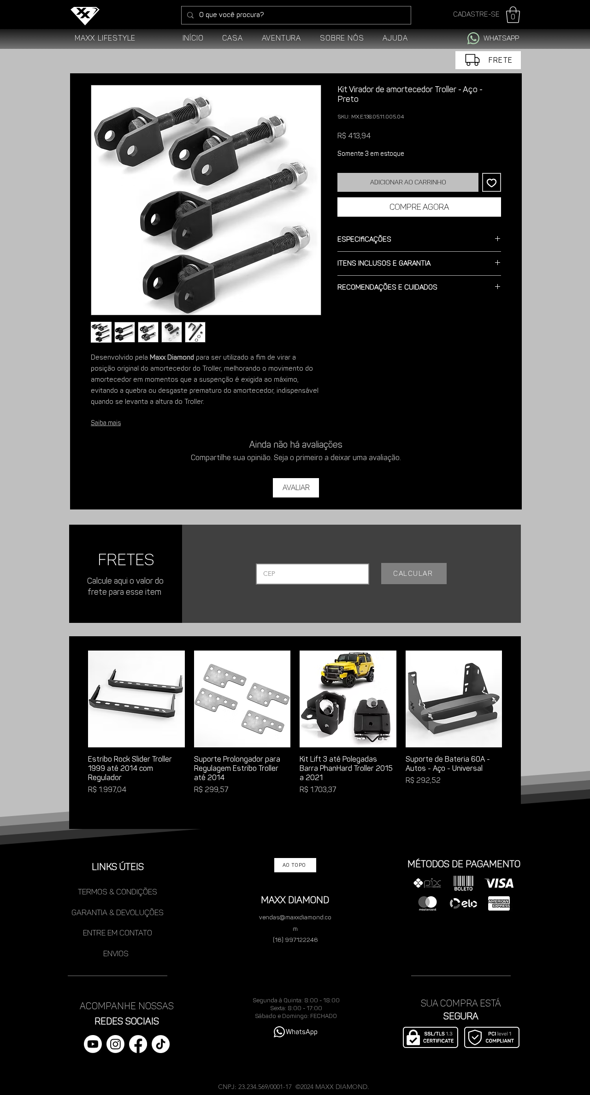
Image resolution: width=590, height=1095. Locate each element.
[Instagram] (115, 1044)
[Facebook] (138, 1044)
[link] (513, 14)
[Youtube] (93, 1044)
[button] (232, 38)
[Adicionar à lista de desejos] (491, 182)
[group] (295, 734)
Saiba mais (106, 423)
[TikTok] (161, 1044)
